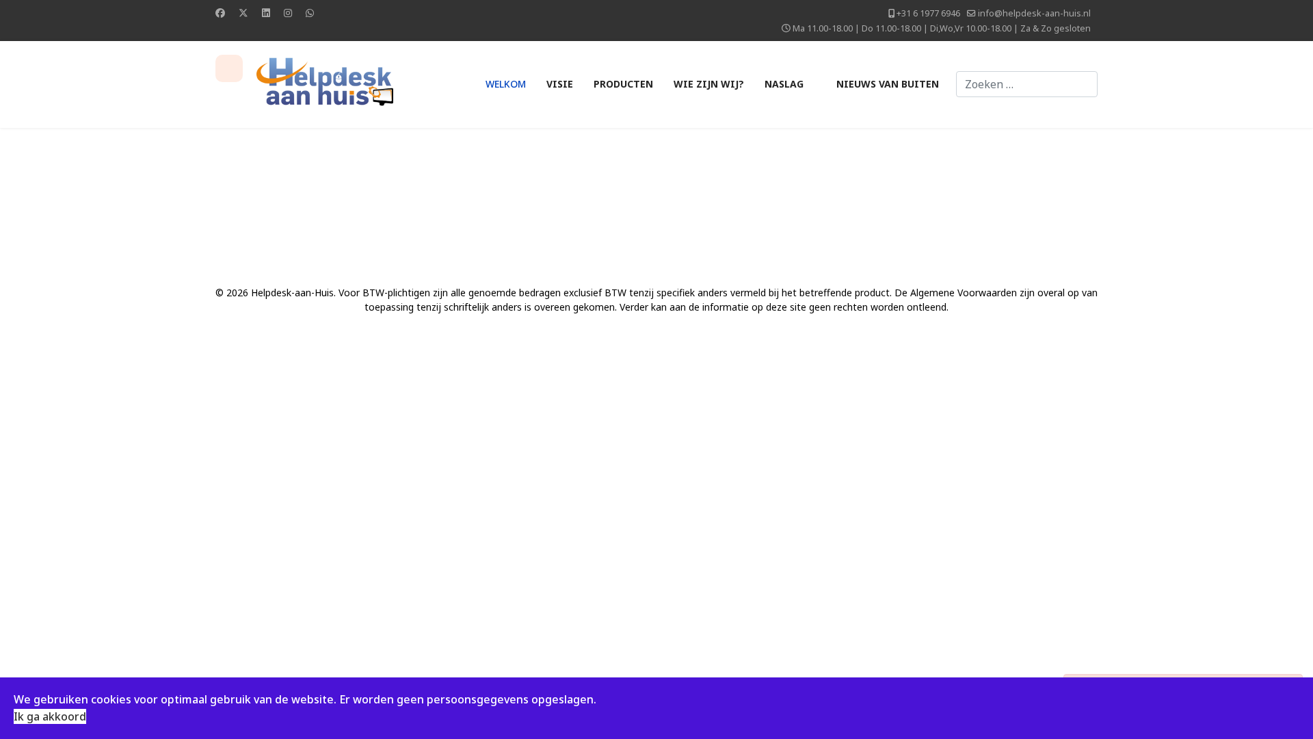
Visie (559, 83)
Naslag (784, 83)
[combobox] (1027, 84)
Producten (623, 83)
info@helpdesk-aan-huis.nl (1034, 13)
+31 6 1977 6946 (928, 13)
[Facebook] (220, 12)
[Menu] (229, 68)
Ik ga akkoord (50, 716)
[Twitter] (243, 12)
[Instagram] (288, 12)
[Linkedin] (266, 12)
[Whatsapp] (310, 12)
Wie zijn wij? (709, 83)
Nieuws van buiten (887, 83)
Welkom (506, 83)
